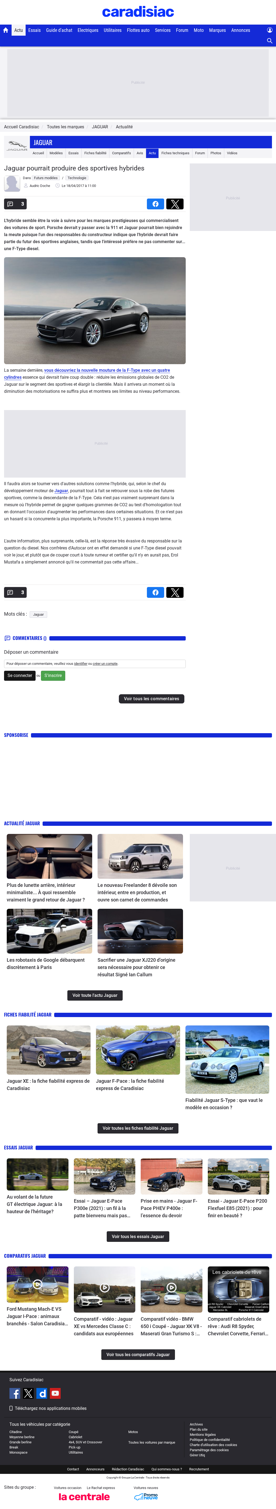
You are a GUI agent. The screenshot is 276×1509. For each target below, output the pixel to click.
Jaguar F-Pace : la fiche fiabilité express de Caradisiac (130, 1084)
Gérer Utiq (197, 1455)
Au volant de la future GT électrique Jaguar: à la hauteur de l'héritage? (34, 1204)
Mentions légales (203, 1435)
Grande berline (20, 1442)
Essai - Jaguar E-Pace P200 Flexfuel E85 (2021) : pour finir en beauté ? (237, 1208)
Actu (18, 30)
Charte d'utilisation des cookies (213, 1445)
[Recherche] (270, 40)
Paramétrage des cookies (209, 1450)
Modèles (56, 153)
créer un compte (105, 664)
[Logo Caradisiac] (138, 22)
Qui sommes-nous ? (166, 1469)
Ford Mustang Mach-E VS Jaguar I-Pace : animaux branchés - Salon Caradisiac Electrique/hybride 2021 (37, 1316)
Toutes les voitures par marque (151, 1442)
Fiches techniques (175, 153)
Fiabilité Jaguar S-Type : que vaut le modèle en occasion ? (224, 1103)
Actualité (124, 126)
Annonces (240, 30)
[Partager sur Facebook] (156, 202)
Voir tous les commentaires (151, 698)
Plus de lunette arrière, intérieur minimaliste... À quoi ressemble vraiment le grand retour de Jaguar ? (46, 892)
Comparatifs (121, 153)
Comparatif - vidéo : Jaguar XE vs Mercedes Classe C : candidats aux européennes (103, 1326)
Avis (140, 153)
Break (13, 1447)
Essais (34, 30)
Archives (196, 1424)
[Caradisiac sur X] (29, 1394)
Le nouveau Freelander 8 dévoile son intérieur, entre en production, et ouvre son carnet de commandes (137, 892)
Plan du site (199, 1429)
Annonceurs (95, 1469)
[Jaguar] (17, 153)
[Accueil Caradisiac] (6, 30)
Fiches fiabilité (95, 153)
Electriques (88, 30)
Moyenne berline (21, 1437)
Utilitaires (113, 30)
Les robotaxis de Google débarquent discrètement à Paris (46, 963)
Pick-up (74, 1447)
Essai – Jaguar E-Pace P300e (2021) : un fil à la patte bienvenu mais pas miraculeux (100, 1208)
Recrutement (199, 1469)
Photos (216, 153)
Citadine (15, 1432)
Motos (133, 1432)
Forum (182, 30)
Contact (73, 1469)
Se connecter (20, 675)
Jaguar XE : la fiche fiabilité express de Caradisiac (48, 1084)
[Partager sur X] (176, 202)
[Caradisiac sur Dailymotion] (42, 1394)
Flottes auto (138, 30)
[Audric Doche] (12, 191)
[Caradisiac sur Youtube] (55, 1394)
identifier (80, 664)
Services (163, 30)
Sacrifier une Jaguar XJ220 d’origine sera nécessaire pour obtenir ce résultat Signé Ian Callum (136, 967)
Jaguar (43, 142)
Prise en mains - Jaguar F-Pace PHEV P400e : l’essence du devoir (169, 1208)
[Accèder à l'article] (49, 856)
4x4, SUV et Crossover (85, 1442)
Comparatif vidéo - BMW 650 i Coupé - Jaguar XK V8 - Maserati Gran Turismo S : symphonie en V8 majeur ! (171, 1326)
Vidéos (232, 153)
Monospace (18, 1452)
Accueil (38, 153)
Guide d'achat (59, 30)
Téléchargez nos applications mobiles (51, 1408)
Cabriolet (75, 1437)
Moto (199, 30)
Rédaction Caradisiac (128, 1469)
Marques (217, 30)
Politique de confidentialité (210, 1440)
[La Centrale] (84, 1502)
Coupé (73, 1432)
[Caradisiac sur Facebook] (15, 1394)
